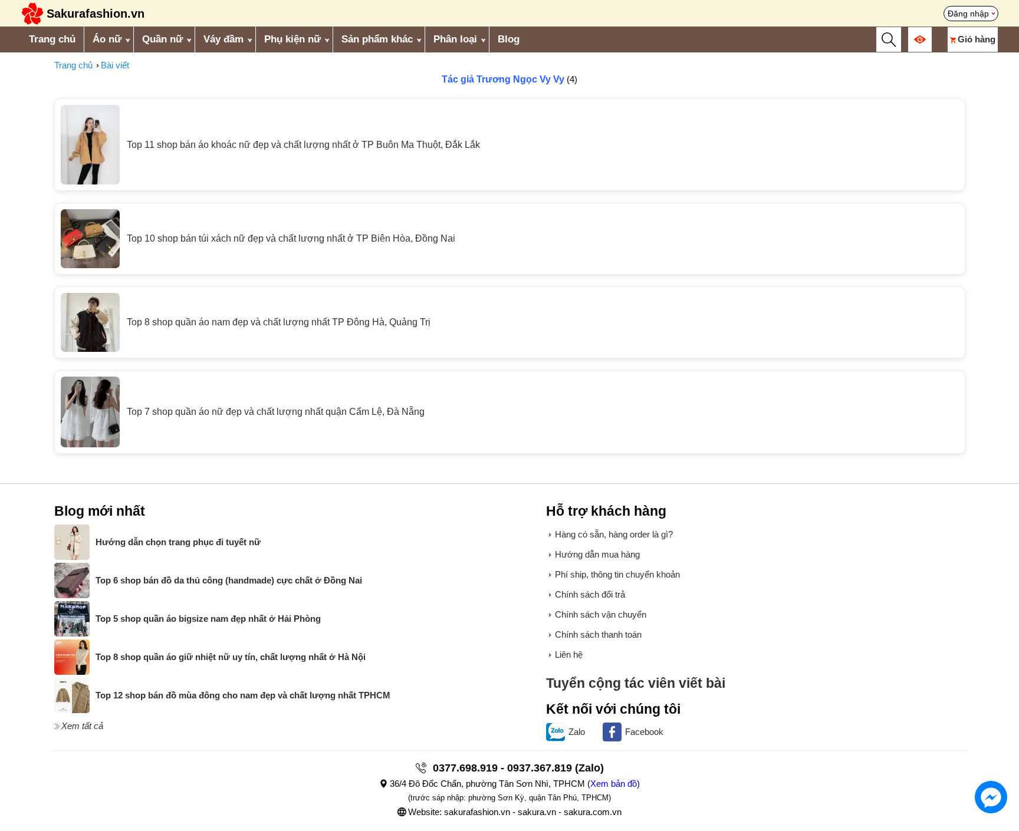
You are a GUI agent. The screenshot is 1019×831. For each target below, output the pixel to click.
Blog (509, 39)
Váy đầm (223, 39)
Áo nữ (107, 39)
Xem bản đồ (613, 784)
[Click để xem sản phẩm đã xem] (920, 39)
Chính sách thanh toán (598, 634)
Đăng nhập (968, 13)
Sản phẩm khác (377, 39)
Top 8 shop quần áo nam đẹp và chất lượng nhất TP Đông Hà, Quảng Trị (278, 322)
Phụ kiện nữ (292, 39)
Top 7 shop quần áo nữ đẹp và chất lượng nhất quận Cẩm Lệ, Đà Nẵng (276, 412)
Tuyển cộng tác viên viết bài (635, 683)
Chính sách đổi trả (590, 594)
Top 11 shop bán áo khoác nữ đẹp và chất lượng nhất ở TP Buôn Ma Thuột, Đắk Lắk (303, 145)
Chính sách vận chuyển (600, 614)
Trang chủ (52, 39)
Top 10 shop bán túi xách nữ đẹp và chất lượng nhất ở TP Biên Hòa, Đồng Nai (291, 238)
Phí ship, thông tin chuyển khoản (617, 574)
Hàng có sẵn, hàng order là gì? (614, 534)
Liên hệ (569, 654)
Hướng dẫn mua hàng (597, 554)
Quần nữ (162, 39)
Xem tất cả (82, 726)
